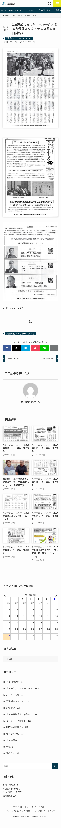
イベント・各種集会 (18, 721)
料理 (10, 746)
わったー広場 (15, 695)
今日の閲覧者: (10, 785)
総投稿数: (8, 796)
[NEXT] (55, 595)
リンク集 (38, 811)
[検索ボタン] (49, 3)
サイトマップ (49, 811)
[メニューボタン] (57, 3)
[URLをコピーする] (54, 348)
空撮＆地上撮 (14, 753)
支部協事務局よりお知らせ (21, 714)
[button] (7, 348)
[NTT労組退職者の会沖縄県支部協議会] (8, 3)
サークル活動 (15, 734)
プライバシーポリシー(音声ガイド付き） (30, 807)
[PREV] (5, 595)
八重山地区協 (14, 682)
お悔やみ (13, 708)
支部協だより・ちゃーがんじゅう (19, 38)
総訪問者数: (9, 792)
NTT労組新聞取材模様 (19, 727)
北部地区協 (13, 740)
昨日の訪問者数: (11, 789)
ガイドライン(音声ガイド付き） (19, 811)
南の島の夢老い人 (30, 401)
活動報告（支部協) (17, 701)
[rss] (30, 321)
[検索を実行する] (55, 766)
